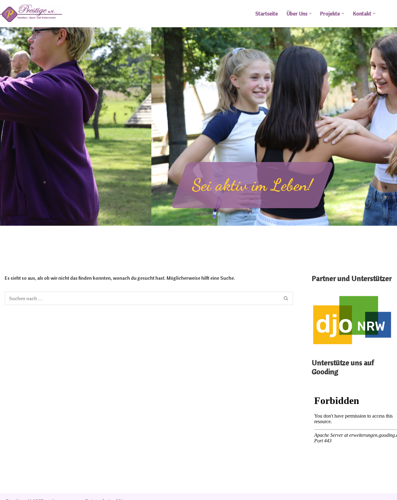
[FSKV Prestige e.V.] (31, 13)
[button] (310, 13)
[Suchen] (286, 298)
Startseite (266, 13)
